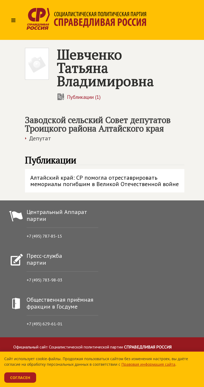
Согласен (20, 377)
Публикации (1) (84, 97)
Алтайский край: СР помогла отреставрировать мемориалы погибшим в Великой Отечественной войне (104, 181)
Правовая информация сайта (148, 364)
